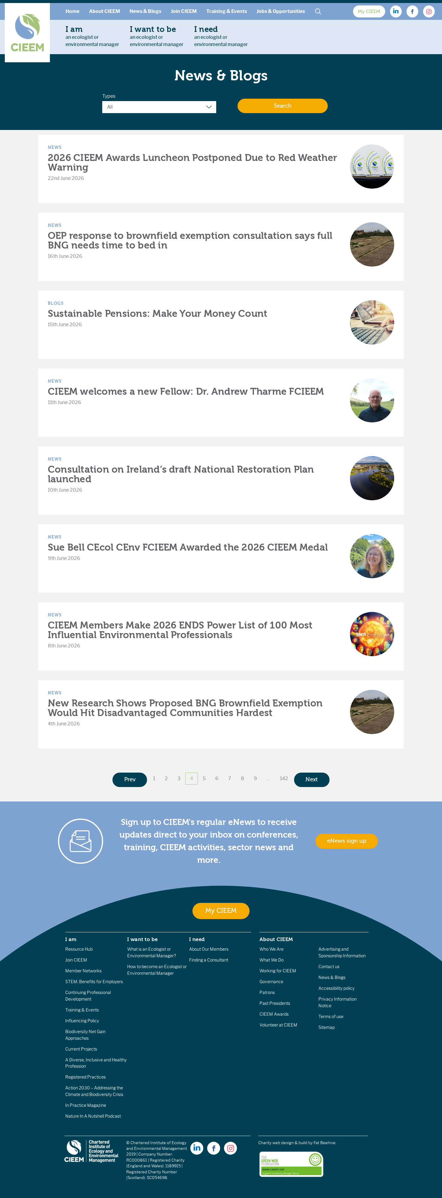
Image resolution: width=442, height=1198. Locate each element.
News (55, 147)
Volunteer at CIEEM (278, 1025)
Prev (130, 779)
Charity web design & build (282, 1143)
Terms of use (330, 1016)
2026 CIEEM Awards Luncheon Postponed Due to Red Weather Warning (192, 162)
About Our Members (209, 949)
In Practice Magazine (85, 1105)
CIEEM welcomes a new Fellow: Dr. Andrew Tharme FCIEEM (186, 391)
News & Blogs (145, 11)
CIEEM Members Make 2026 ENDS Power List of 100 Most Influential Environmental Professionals (180, 630)
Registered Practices (85, 1077)
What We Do (271, 960)
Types (108, 96)
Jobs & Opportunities (280, 11)
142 (284, 778)
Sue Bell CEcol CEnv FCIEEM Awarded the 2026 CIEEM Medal (188, 547)
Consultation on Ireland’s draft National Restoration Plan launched (181, 474)
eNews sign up (346, 841)
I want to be (142, 939)
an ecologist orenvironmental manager (92, 36)
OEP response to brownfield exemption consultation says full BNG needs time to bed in (190, 240)
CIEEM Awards (274, 1014)
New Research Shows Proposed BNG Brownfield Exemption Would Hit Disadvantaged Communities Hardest (185, 708)
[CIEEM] (27, 32)
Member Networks (83, 971)
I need (197, 939)
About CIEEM (104, 11)
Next (311, 779)
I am (71, 939)
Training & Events (226, 11)
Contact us (328, 966)
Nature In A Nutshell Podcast (93, 1116)
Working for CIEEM (277, 971)
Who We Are (271, 949)
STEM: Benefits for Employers (94, 981)
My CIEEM (369, 11)
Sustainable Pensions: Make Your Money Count (157, 313)
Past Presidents (274, 1003)
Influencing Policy (82, 1021)
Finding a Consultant (208, 960)
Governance (271, 981)
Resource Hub (79, 949)
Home (72, 11)
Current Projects (81, 1049)
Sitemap (326, 1027)
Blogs (56, 303)
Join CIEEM (184, 11)
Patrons (267, 992)
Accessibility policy (336, 988)
